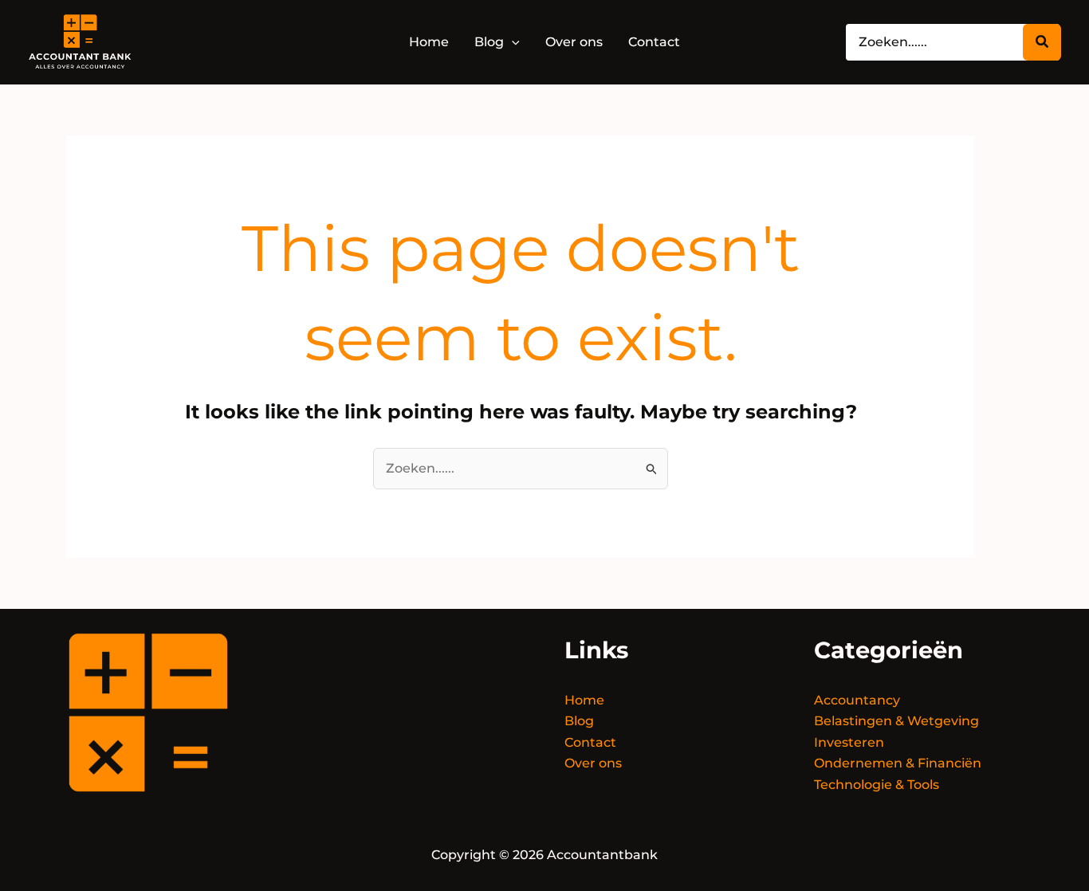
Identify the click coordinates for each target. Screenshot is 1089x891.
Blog (579, 720)
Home (584, 700)
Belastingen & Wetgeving (896, 720)
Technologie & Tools (876, 784)
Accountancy (857, 700)
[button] (512, 41)
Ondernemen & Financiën (897, 763)
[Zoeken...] (1042, 42)
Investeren (849, 742)
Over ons (593, 763)
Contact (590, 742)
